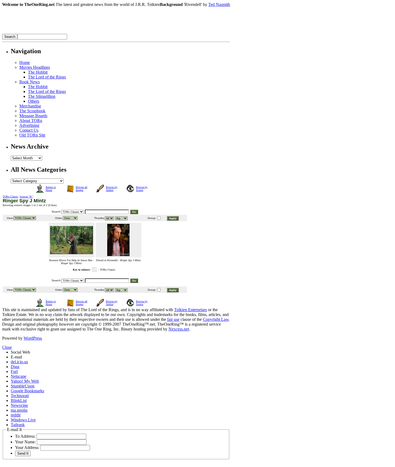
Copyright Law (216, 319)
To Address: (25, 436)
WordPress (33, 338)
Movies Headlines (34, 67)
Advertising (29, 125)
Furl (14, 371)
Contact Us (28, 130)
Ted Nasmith (219, 4)
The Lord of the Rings (47, 77)
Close (7, 347)
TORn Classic (10, 196)
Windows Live (23, 420)
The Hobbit (38, 72)
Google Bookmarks (27, 391)
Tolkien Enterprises (190, 309)
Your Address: (27, 447)
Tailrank (18, 424)
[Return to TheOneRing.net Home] (82, 32)
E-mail (16, 357)
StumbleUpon (22, 386)
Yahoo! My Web (25, 381)
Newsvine (19, 405)
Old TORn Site (32, 135)
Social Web (20, 352)
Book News (29, 82)
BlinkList (19, 400)
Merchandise (30, 106)
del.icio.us (19, 362)
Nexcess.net (178, 329)
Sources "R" (26, 196)
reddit (15, 415)
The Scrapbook (32, 111)
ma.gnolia (19, 410)
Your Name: (25, 442)
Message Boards (33, 115)
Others (33, 101)
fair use (173, 319)
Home (24, 62)
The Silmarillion (41, 96)
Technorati (20, 395)
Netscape (18, 376)
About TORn (30, 120)
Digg (15, 366)
